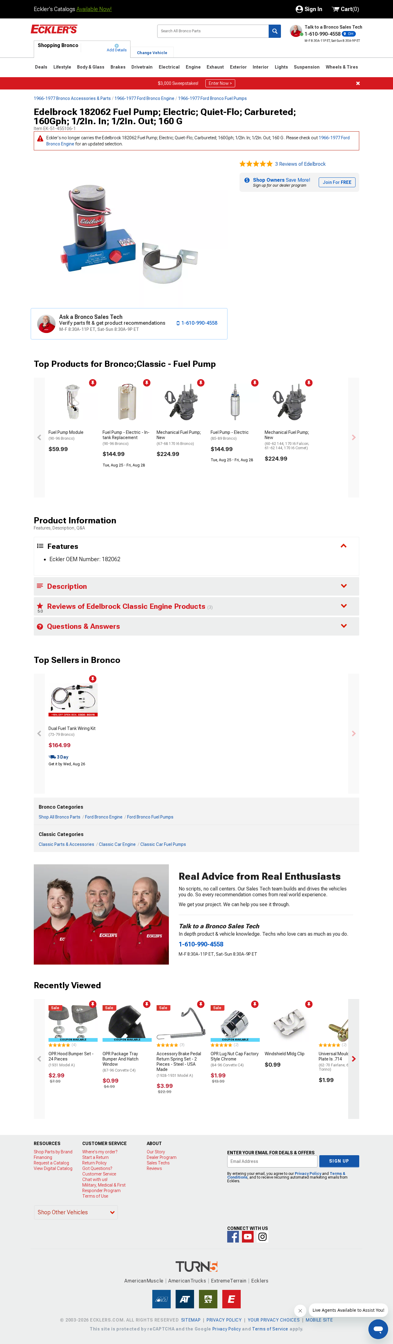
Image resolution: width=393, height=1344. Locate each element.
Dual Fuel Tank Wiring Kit (72, 731)
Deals (41, 67)
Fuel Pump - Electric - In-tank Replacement (126, 438)
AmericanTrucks (187, 1281)
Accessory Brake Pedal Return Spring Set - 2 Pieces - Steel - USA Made (179, 1064)
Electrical (169, 67)
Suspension (307, 67)
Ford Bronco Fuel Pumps (150, 817)
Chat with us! (94, 1179)
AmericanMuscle (144, 1281)
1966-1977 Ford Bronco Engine (144, 98)
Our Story (156, 1151)
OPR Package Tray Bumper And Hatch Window (120, 1061)
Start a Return (95, 1157)
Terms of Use (95, 1196)
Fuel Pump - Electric (230, 435)
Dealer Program (162, 1157)
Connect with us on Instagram (262, 1237)
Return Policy (94, 1162)
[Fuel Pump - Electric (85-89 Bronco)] (235, 402)
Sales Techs (158, 1162)
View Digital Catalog (53, 1168)
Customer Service (99, 1174)
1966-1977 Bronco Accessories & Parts (72, 98)
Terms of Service (270, 1328)
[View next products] (353, 438)
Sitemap (191, 1320)
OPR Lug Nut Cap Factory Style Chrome (235, 1059)
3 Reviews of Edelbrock (300, 164)
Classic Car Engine (117, 844)
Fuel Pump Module (66, 435)
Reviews (154, 1168)
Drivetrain (142, 67)
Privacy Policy (308, 1174)
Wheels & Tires (342, 67)
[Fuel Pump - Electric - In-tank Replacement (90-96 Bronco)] (127, 402)
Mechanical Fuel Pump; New (179, 438)
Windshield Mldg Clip (285, 1053)
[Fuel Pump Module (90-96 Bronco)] (73, 402)
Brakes (118, 67)
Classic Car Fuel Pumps (163, 844)
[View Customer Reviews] (256, 164)
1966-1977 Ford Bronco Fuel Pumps (212, 98)
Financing (43, 1157)
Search (275, 31)
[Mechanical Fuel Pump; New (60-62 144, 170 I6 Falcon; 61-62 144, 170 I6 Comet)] (289, 402)
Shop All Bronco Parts (59, 817)
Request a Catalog (51, 1162)
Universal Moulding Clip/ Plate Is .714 (342, 1061)
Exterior (238, 67)
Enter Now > (220, 83)
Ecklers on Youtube (248, 1237)
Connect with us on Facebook (233, 1237)
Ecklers (260, 1281)
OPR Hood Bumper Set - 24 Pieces (71, 1059)
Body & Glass (90, 67)
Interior (261, 67)
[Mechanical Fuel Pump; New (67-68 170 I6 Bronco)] (181, 402)
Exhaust (215, 67)
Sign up (339, 1161)
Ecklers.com (89, 33)
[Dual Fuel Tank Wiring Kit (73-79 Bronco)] (73, 698)
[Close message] (358, 83)
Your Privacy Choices (274, 1320)
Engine (193, 67)
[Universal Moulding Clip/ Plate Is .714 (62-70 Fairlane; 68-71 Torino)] (343, 1023)
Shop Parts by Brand (53, 1151)
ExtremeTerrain (229, 1281)
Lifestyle (62, 67)
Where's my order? (99, 1151)
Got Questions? (97, 1168)
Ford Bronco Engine (104, 817)
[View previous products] (39, 438)
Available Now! (94, 9)
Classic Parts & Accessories (66, 844)
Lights (281, 67)
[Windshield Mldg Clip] (289, 1023)
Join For (337, 182)
